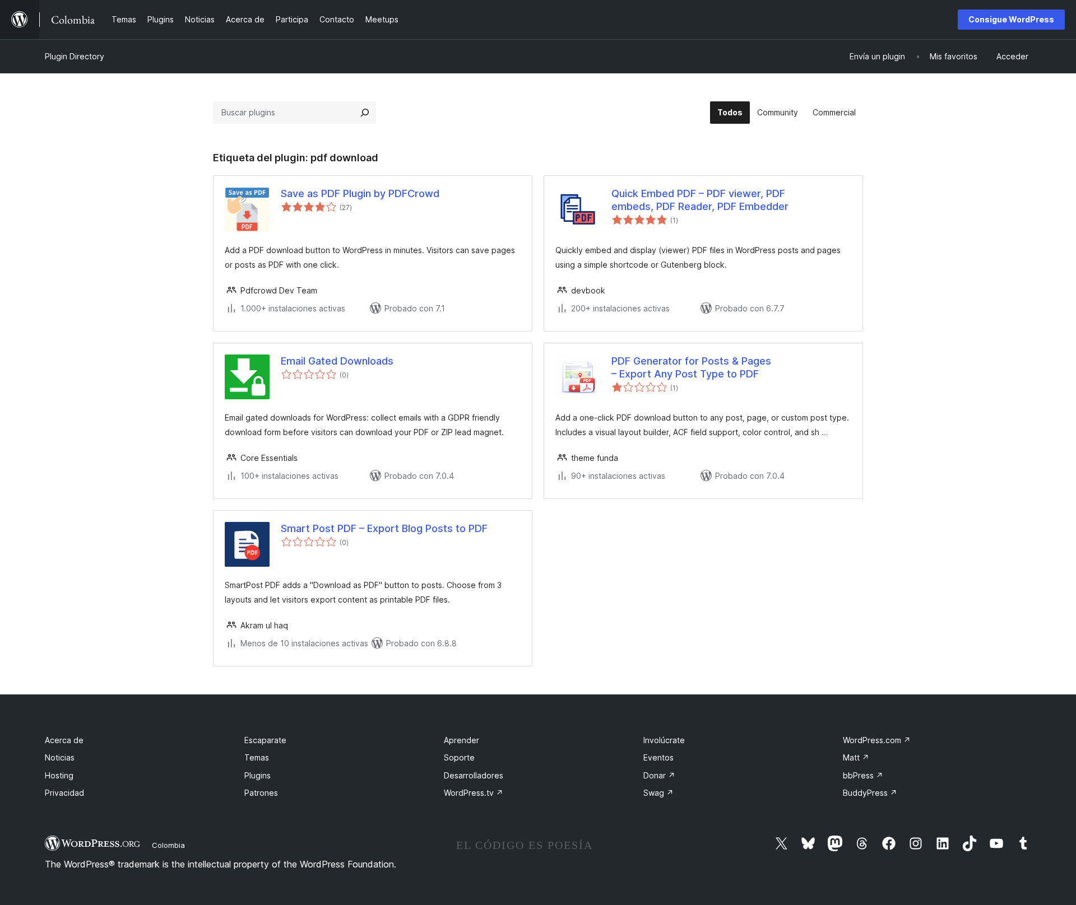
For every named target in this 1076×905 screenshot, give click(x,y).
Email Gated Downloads (337, 361)
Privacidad (64, 792)
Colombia (168, 845)
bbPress (863, 775)
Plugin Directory (74, 56)
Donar (659, 775)
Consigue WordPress (1011, 19)
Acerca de (64, 740)
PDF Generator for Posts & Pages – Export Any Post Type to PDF (691, 367)
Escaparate (265, 740)
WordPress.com (877, 740)
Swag (658, 792)
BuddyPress (870, 792)
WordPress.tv (473, 792)
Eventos (658, 757)
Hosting (59, 775)
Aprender (461, 740)
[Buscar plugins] (365, 112)
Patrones (261, 792)
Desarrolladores (473, 775)
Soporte (459, 757)
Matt (856, 757)
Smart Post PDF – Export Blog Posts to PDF (384, 528)
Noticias (60, 757)
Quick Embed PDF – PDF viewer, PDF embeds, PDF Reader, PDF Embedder (700, 200)
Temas (256, 757)
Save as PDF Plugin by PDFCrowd (360, 193)
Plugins (257, 775)
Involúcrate (664, 740)
